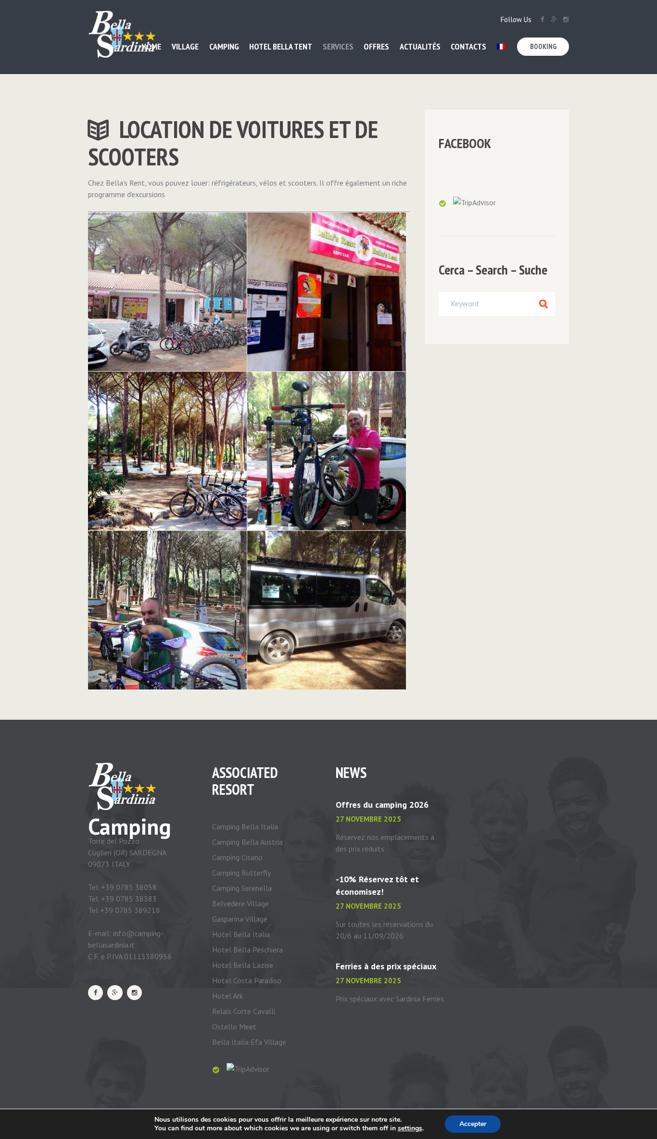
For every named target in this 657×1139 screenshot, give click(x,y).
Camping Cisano (237, 857)
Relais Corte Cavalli (243, 1011)
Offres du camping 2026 (382, 804)
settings (410, 1128)
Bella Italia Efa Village (249, 1042)
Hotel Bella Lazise (242, 965)
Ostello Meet (234, 1026)
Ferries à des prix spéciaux (386, 966)
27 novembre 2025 (368, 819)
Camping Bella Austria (247, 842)
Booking (543, 46)
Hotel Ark (227, 996)
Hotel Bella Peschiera (247, 949)
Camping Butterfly (241, 872)
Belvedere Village (240, 903)
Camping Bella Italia (245, 826)
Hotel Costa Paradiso (246, 980)
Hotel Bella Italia (241, 934)
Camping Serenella (242, 888)
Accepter (472, 1123)
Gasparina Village (239, 919)
